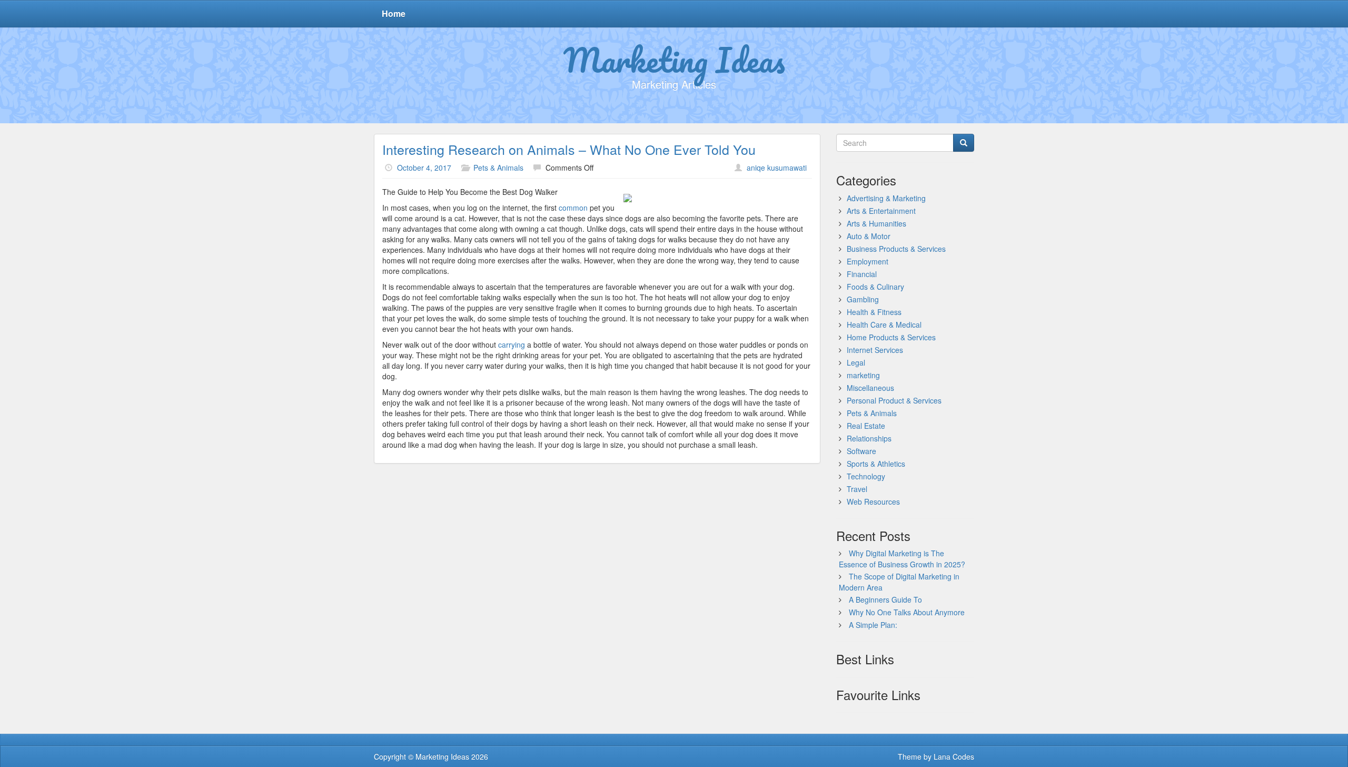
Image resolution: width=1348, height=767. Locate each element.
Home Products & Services (891, 337)
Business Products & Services (896, 248)
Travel (857, 489)
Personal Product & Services (894, 400)
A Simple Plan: (873, 625)
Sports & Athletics (876, 463)
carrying (511, 344)
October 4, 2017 (424, 167)
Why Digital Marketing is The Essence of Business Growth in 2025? (902, 558)
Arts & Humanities (876, 223)
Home (393, 13)
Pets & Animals (498, 167)
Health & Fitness (874, 312)
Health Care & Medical (884, 324)
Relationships (869, 438)
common (573, 207)
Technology (866, 476)
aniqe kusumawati (777, 167)
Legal (856, 362)
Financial (862, 274)
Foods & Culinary (875, 286)
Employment (867, 261)
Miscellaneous (870, 387)
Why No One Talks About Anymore (907, 612)
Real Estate (866, 425)
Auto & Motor (868, 236)
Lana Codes (954, 756)
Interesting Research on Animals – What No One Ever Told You (569, 149)
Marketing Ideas (674, 59)
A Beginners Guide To (885, 599)
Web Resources (873, 501)
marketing (863, 375)
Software (861, 451)
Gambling (863, 299)
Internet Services (875, 350)
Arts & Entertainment (881, 210)
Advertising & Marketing (886, 198)
